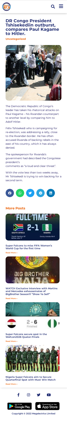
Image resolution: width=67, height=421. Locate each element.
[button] (53, 7)
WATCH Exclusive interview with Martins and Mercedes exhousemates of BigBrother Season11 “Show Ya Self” (32, 291)
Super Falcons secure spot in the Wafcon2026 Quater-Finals (26, 336)
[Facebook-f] (18, 394)
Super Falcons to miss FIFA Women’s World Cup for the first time (29, 247)
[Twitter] (38, 394)
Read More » (11, 252)
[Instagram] (28, 394)
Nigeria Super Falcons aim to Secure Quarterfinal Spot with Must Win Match (31, 378)
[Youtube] (48, 394)
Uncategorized (16, 39)
